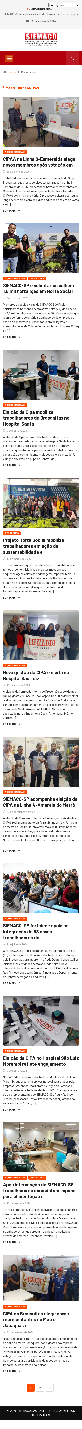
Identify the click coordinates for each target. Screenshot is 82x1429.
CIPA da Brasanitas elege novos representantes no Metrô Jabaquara (36, 1319)
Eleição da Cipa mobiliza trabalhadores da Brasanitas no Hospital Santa (36, 418)
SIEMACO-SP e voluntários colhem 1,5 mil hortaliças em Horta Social (38, 288)
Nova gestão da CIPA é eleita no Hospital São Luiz (36, 675)
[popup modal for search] (72, 58)
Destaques (37, 278)
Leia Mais (9, 210)
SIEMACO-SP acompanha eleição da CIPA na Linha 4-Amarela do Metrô (40, 802)
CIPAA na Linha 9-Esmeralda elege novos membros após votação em (39, 162)
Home (12, 72)
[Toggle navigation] (9, 58)
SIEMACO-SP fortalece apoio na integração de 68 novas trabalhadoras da (36, 931)
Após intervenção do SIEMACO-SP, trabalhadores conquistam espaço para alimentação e (39, 1190)
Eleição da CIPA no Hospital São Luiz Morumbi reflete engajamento (41, 1061)
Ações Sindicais (15, 152)
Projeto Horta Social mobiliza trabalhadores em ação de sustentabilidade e (33, 546)
